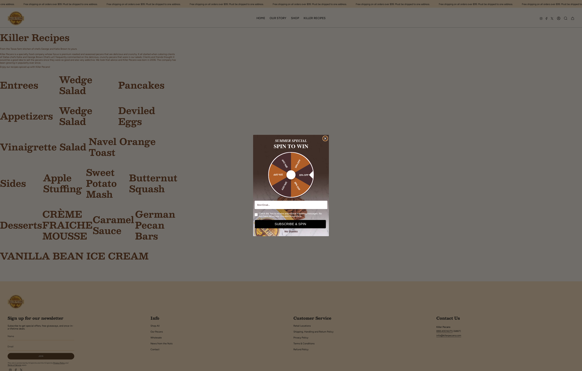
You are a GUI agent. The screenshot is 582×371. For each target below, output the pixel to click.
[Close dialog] (325, 138)
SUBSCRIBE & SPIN (290, 224)
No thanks (291, 231)
